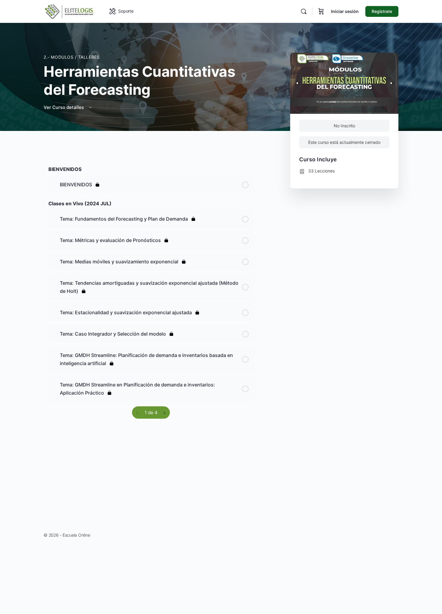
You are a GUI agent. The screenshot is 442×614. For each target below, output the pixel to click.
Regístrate (382, 11)
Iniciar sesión (345, 11)
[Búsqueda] (304, 11)
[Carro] (321, 11)
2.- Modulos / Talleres (72, 57)
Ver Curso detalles (64, 107)
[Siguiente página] (164, 412)
